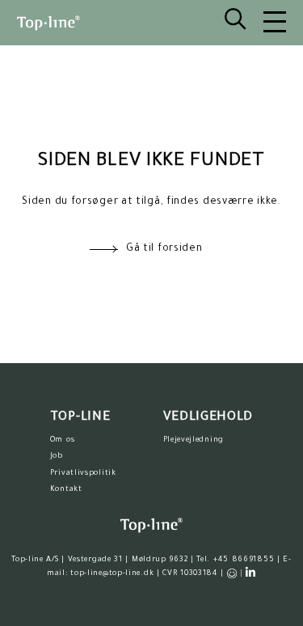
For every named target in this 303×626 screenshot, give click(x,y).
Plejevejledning (194, 440)
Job (56, 456)
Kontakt (66, 489)
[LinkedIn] (251, 572)
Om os (62, 440)
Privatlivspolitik (83, 473)
